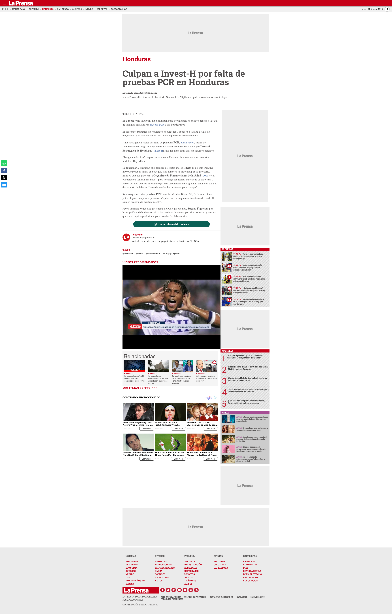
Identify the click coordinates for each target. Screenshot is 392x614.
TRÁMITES (190, 580)
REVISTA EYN (250, 577)
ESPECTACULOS (163, 564)
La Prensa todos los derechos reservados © (140, 598)
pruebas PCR (157, 124)
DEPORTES (161, 561)
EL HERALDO (250, 564)
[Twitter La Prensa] (168, 590)
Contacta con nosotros (221, 597)
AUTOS (159, 580)
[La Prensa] (136, 590)
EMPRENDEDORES (165, 567)
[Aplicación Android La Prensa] (190, 590)
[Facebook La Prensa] (162, 590)
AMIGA (158, 570)
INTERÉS (160, 556)
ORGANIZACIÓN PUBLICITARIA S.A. (140, 604)
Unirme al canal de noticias (173, 224)
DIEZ (245, 567)
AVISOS (188, 583)
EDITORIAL (219, 561)
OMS (206, 175)
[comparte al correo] (4, 184)
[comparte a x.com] (4, 177)
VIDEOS (188, 577)
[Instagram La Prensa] (173, 590)
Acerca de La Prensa (171, 597)
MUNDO (130, 574)
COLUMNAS (220, 564)
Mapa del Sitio (258, 597)
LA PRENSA (249, 561)
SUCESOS (131, 570)
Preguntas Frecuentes (172, 599)
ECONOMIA (131, 567)
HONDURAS (132, 561)
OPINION (218, 556)
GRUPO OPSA (250, 556)
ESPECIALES (190, 567)
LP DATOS (189, 574)
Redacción (152, 93)
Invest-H (158, 150)
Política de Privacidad (195, 597)
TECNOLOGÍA (162, 577)
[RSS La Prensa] (196, 590)
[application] (172, 307)
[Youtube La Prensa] (179, 590)
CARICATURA (221, 567)
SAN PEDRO (132, 564)
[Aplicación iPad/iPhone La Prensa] (185, 590)
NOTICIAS (131, 556)
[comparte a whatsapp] (4, 163)
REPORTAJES (191, 570)
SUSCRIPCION (250, 580)
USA (128, 577)
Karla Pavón (187, 142)
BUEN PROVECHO (252, 574)
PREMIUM (189, 556)
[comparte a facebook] (4, 170)
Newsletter (241, 597)
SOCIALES (160, 574)
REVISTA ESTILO (252, 570)
